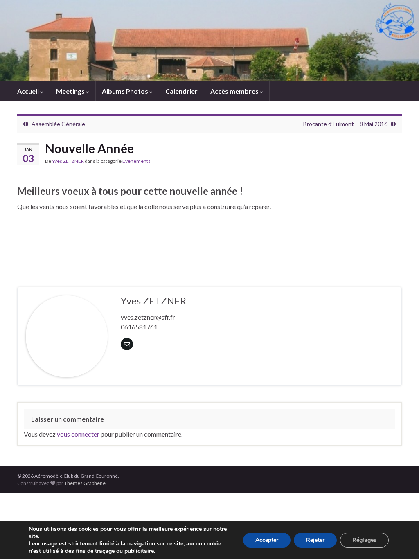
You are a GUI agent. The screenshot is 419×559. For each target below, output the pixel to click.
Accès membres (235, 91)
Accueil (28, 91)
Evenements (136, 161)
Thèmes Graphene (85, 483)
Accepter (266, 540)
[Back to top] (400, 540)
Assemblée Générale (58, 123)
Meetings (71, 91)
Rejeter (315, 540)
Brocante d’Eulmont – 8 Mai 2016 (345, 123)
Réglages (364, 540)
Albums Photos (125, 91)
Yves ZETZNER (68, 161)
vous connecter (78, 434)
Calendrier (181, 91)
